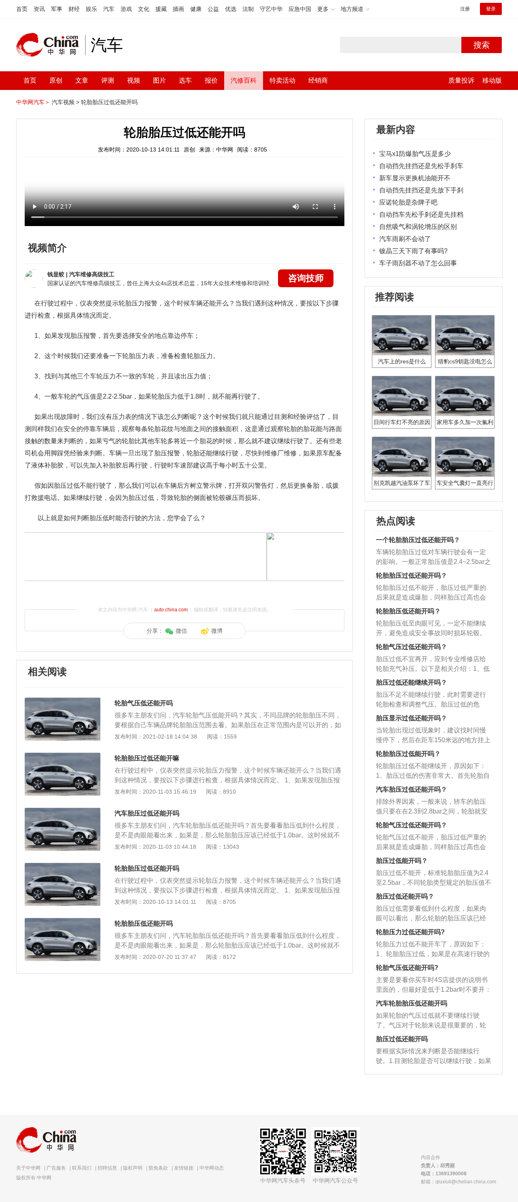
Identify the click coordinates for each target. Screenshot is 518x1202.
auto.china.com (171, 610)
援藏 (161, 9)
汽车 (109, 9)
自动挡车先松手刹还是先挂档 (421, 214)
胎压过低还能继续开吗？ (411, 682)
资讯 (39, 9)
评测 (107, 80)
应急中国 (300, 9)
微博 (217, 631)
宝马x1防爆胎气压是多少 (415, 153)
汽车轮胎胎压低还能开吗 (411, 1003)
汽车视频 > (65, 102)
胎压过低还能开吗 (402, 1038)
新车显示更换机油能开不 (414, 178)
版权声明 (132, 1168)
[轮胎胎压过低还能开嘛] (62, 757)
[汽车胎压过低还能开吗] (62, 812)
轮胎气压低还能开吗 (144, 703)
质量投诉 (461, 80)
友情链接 (183, 1168)
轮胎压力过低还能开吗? (410, 932)
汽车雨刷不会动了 (405, 238)
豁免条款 (158, 1168)
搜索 (481, 45)
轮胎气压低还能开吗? (407, 967)
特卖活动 (282, 80)
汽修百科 (244, 80)
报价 (211, 80)
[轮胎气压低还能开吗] (62, 701)
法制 (248, 9)
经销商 (318, 80)
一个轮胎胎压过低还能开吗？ (418, 539)
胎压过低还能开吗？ (405, 896)
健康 (196, 9)
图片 (159, 80)
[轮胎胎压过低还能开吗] (62, 867)
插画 (178, 9)
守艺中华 (271, 9)
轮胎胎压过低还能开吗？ (411, 575)
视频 (133, 80)
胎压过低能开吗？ (402, 860)
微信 (181, 631)
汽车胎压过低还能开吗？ (411, 789)
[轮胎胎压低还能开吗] (62, 922)
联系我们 (81, 1168)
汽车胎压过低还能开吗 (147, 813)
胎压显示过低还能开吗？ (411, 718)
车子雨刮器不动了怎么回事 (418, 263)
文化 (143, 9)
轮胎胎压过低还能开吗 (109, 102)
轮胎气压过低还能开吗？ (411, 646)
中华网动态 (212, 1168)
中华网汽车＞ (33, 102)
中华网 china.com (50, 45)
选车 (185, 80)
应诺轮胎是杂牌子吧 (408, 202)
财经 (74, 9)
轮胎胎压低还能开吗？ (408, 611)
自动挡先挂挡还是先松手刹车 (421, 165)
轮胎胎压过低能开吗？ (408, 753)
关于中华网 (28, 1168)
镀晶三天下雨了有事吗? (413, 251)
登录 (491, 9)
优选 (230, 9)
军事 (56, 9)
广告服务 (56, 1168)
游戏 (126, 9)
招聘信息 (107, 1168)
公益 (213, 9)
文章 (81, 80)
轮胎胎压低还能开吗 (144, 923)
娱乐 (91, 9)
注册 (465, 9)
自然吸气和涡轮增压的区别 (418, 226)
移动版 (492, 80)
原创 (55, 80)
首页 (22, 9)
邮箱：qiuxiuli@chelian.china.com (458, 1182)
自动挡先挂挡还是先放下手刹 (421, 190)
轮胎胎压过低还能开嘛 (147, 758)
